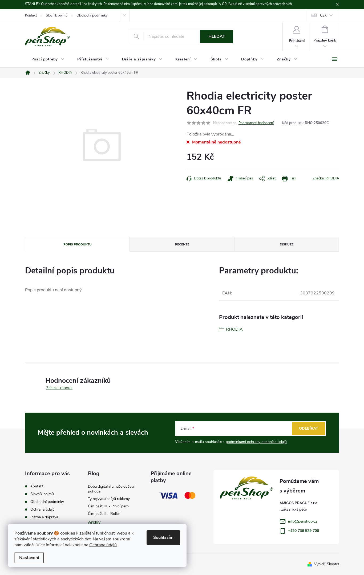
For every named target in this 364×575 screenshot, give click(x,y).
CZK (323, 15)
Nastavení (29, 558)
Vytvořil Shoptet (326, 564)
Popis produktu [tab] (77, 244)
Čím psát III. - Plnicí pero (108, 506)
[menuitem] (48, 59)
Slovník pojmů (56, 15)
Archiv (94, 522)
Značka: (326, 178)
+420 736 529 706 (303, 530)
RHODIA (234, 329)
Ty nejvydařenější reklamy (109, 498)
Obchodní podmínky (92, 15)
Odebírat (308, 428)
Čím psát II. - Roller (104, 513)
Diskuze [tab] (286, 244)
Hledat (216, 36)
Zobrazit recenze (59, 387)
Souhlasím (163, 537)
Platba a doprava (44, 517)
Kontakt (31, 15)
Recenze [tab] (182, 244)
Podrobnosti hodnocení (256, 123)
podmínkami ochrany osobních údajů (256, 441)
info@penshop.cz (302, 521)
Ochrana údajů (103, 545)
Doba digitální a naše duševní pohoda (112, 489)
